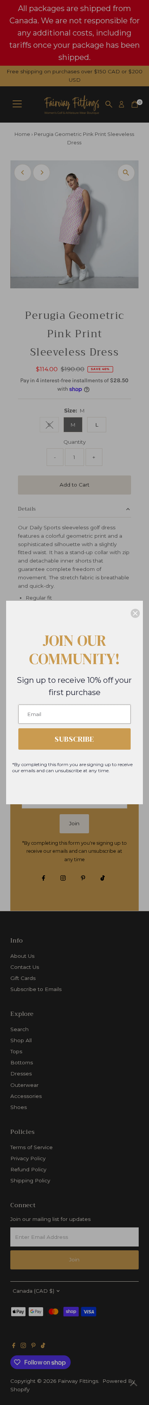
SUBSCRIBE (74, 739)
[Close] (135, 613)
